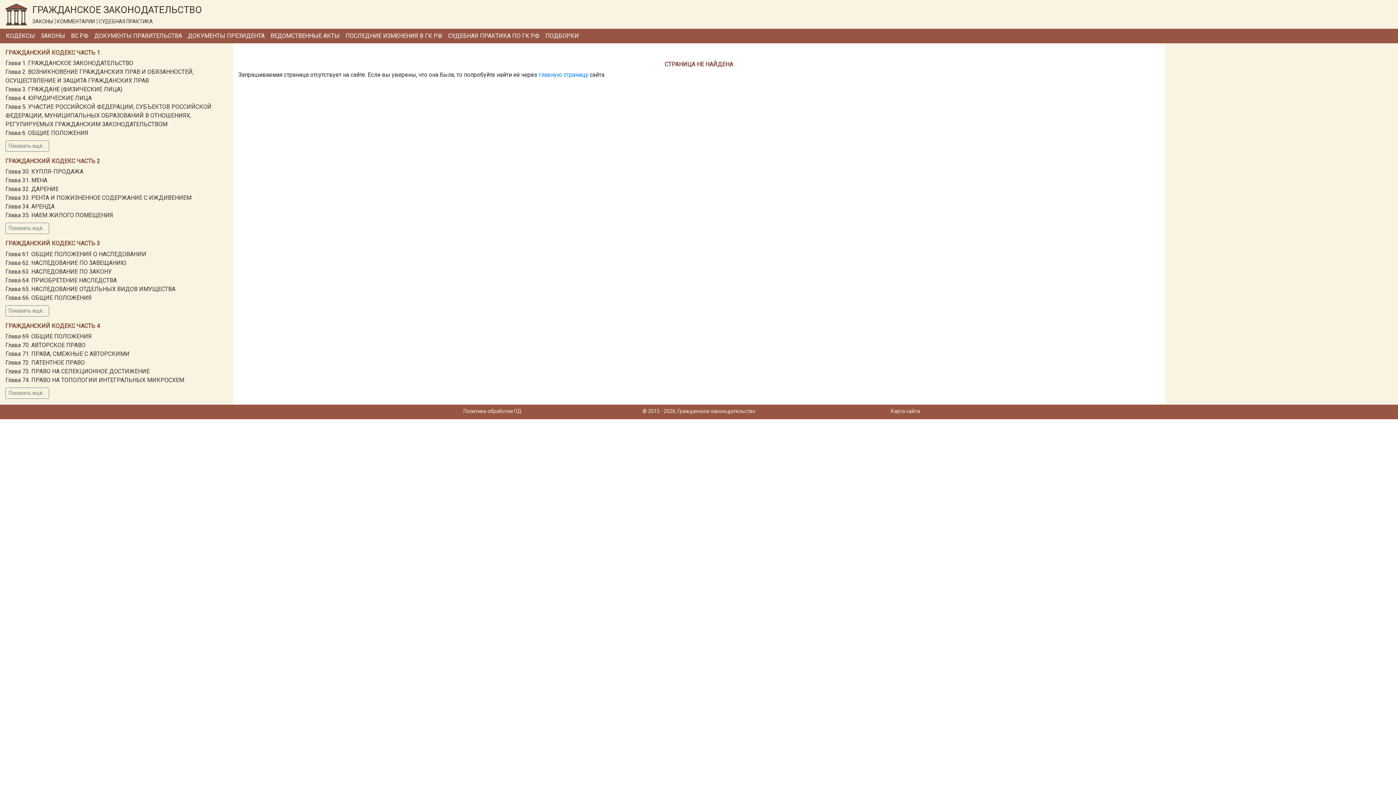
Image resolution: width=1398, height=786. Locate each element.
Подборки (562, 35)
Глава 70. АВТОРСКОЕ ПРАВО (45, 345)
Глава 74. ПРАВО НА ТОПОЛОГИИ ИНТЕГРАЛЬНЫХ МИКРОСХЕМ (94, 380)
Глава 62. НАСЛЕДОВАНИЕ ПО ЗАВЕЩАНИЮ (65, 262)
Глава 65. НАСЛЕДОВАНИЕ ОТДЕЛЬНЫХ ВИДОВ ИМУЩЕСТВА (90, 289)
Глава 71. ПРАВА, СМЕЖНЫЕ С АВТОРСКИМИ (67, 353)
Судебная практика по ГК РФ (494, 35)
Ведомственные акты (305, 35)
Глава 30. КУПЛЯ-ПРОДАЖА (44, 171)
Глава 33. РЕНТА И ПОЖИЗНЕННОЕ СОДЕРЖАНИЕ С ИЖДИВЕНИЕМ (98, 197)
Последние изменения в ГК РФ (393, 35)
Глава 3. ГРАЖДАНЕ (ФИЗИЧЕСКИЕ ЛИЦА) (63, 89)
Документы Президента (226, 35)
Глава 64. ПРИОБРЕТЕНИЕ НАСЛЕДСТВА (61, 280)
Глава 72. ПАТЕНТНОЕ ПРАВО (45, 362)
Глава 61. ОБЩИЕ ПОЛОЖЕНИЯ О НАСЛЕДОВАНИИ (75, 254)
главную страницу (563, 74)
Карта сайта (905, 411)
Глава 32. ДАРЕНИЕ (32, 189)
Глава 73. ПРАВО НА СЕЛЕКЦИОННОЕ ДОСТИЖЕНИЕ (77, 371)
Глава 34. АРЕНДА (30, 206)
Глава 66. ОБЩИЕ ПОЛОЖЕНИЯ (48, 297)
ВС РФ (79, 35)
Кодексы (20, 35)
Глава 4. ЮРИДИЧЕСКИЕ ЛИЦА (48, 98)
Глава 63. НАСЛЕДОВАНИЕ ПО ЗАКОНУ (58, 271)
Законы (53, 35)
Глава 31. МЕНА (26, 180)
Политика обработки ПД (492, 411)
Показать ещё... (27, 146)
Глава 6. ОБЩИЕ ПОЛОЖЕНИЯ (46, 133)
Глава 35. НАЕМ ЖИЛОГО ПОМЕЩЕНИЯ (59, 215)
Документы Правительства (138, 35)
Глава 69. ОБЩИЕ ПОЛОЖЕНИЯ (48, 336)
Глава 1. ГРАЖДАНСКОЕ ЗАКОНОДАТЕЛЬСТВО (69, 63)
